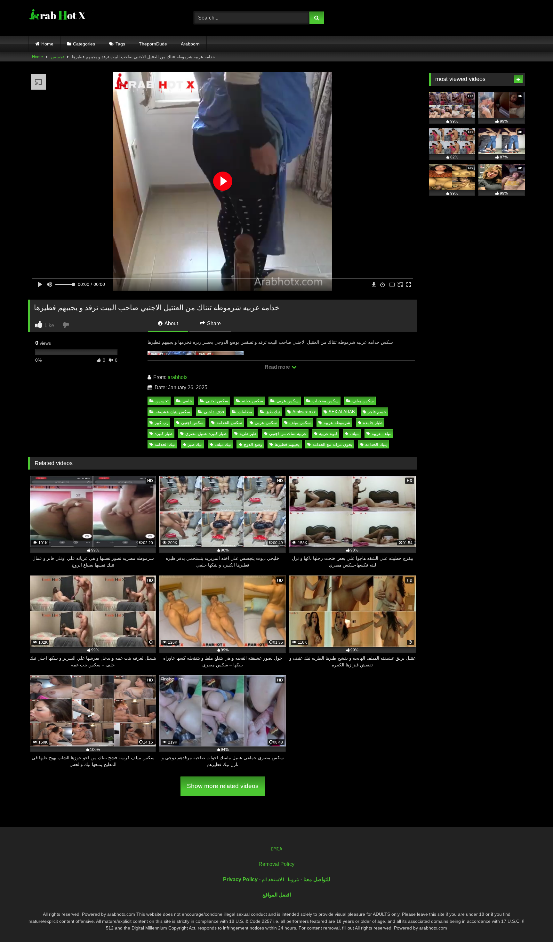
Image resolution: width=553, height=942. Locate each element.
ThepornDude (153, 43)
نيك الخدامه (165, 444)
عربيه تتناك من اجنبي (288, 433)
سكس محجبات (325, 401)
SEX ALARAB (342, 411)
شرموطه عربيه (337, 422)
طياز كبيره (163, 433)
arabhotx (178, 377)
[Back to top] (533, 923)
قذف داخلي (214, 411)
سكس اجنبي (217, 401)
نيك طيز (273, 411)
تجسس (57, 56)
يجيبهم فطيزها (287, 444)
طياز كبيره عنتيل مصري (206, 433)
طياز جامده (372, 422)
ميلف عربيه (381, 433)
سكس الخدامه (229, 422)
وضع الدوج (253, 444)
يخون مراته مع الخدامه (332, 444)
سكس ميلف (363, 401)
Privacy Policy (240, 879)
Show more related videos (223, 786)
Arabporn (190, 43)
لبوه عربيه (328, 433)
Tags (120, 43)
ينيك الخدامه (376, 444)
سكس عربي (287, 401)
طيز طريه (247, 433)
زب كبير (161, 422)
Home (47, 43)
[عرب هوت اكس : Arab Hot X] (57, 17)
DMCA (276, 849)
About (171, 323)
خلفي (187, 401)
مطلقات (245, 411)
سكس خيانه (252, 401)
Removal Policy (276, 864)
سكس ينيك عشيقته (173, 411)
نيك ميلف (223, 444)
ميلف (354, 433)
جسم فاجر (377, 411)
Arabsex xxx (304, 411)
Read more (278, 367)
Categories (84, 43)
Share (213, 323)
